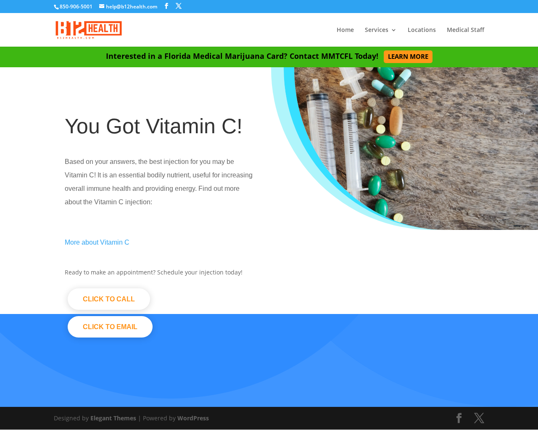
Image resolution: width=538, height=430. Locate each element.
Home (345, 30)
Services (376, 30)
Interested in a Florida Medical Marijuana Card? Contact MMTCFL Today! (267, 56)
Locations (422, 30)
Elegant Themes (113, 418)
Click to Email (110, 326)
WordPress (193, 418)
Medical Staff (465, 30)
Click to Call (109, 299)
